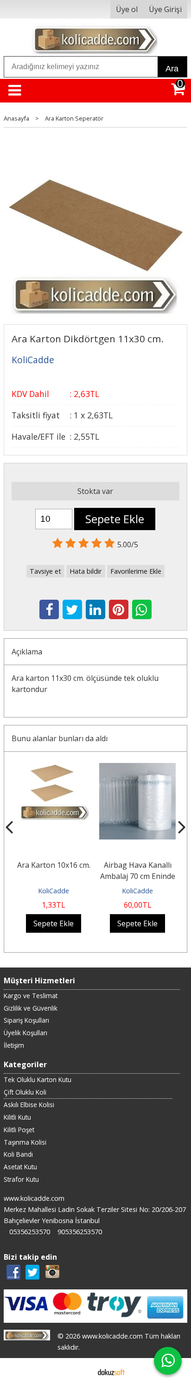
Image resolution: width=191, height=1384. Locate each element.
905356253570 (79, 1231)
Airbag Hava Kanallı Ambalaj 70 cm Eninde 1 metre (137, 876)
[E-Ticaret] (111, 1371)
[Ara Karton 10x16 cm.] (53, 768)
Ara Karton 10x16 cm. (53, 865)
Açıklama (27, 652)
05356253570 (29, 1231)
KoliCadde (53, 890)
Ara (172, 68)
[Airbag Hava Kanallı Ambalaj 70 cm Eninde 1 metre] (137, 768)
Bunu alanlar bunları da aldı (60, 738)
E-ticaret (81, 1371)
